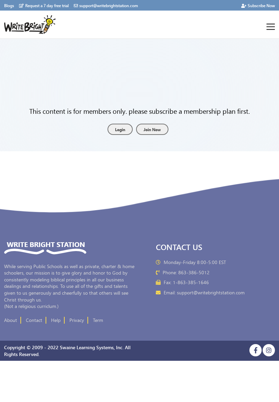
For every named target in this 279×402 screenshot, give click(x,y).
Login (120, 129)
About (10, 320)
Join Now (152, 129)
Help (56, 320)
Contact (34, 320)
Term (98, 320)
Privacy (76, 320)
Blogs (9, 5)
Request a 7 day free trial (47, 5)
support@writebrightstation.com (108, 5)
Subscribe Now (261, 5)
